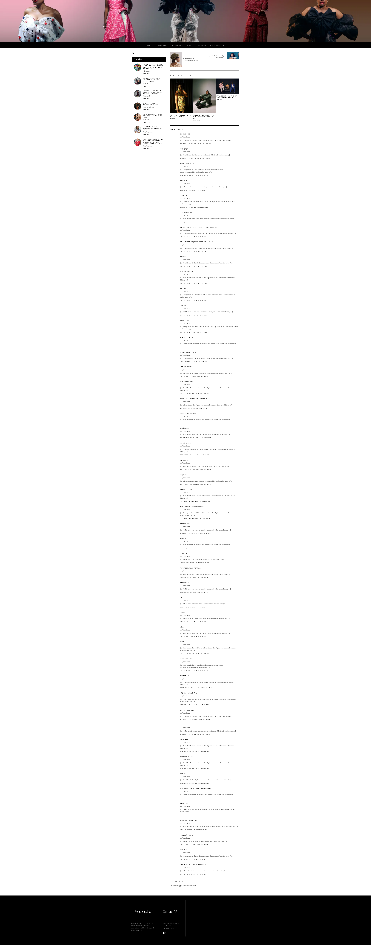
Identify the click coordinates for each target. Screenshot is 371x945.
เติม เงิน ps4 (184, 180)
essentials (184, 676)
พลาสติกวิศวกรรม (185, 443)
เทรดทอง (183, 256)
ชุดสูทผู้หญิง (184, 149)
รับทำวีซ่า (183, 612)
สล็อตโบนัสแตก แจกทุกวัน (188, 413)
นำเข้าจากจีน (184, 725)
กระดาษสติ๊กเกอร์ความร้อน (188, 820)
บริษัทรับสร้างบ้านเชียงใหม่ (188, 693)
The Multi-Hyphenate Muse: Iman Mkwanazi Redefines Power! (152, 92)
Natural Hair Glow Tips (191, 60)
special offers (186, 489)
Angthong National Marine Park (193, 864)
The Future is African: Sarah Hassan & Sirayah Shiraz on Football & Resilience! (153, 67)
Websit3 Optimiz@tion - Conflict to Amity (196, 242)
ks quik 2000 (185, 134)
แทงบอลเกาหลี (184, 803)
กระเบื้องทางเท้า (185, 428)
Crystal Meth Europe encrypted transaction (198, 227)
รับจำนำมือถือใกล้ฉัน (186, 381)
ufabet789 (184, 460)
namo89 (183, 538)
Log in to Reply (205, 143)
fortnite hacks (186, 337)
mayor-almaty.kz (187, 710)
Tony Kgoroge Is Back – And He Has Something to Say (153, 115)
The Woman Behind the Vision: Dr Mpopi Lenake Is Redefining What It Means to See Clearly (153, 141)
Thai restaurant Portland (191, 568)
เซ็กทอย (182, 627)
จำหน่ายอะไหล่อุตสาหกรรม (188, 352)
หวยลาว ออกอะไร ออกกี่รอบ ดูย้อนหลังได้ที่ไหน (195, 399)
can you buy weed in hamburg (192, 506)
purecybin (184, 582)
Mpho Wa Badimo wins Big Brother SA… (216, 56)
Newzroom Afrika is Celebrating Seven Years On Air (151, 79)
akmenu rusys (186, 367)
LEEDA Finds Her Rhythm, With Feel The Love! (153, 128)
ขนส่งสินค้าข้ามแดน (186, 835)
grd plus (184, 850)
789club (183, 305)
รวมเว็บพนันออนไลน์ (186, 271)
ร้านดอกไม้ (183, 553)
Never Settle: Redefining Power (150, 103)
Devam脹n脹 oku (186, 524)
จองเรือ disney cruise (188, 756)
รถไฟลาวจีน (184, 195)
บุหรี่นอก (183, 774)
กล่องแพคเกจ (184, 320)
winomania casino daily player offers (195, 788)
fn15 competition (187, 163)
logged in (181, 886)
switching (184, 739)
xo (181, 597)
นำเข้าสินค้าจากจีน (186, 212)
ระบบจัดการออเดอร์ (186, 659)
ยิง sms (183, 642)
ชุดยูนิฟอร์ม (184, 475)
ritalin (183, 288)
